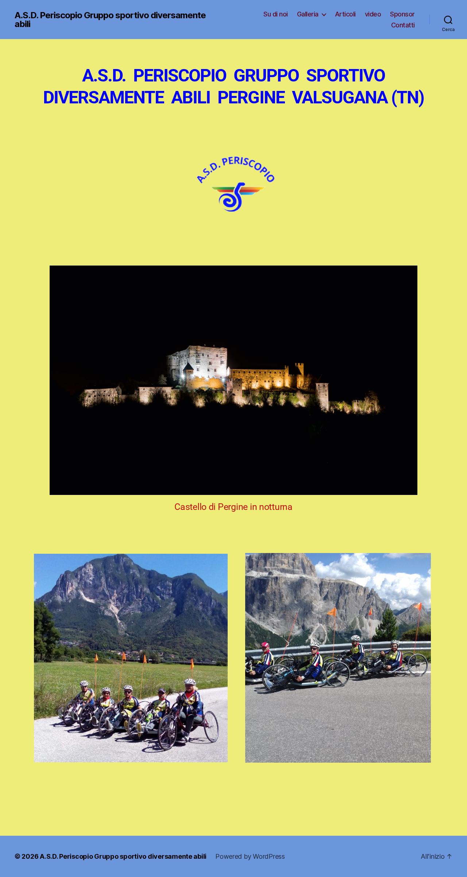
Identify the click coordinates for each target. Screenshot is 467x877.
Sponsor (402, 14)
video (373, 14)
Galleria (308, 14)
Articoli (345, 14)
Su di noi (275, 14)
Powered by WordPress (250, 856)
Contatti (403, 25)
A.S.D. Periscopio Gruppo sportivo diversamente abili (110, 19)
